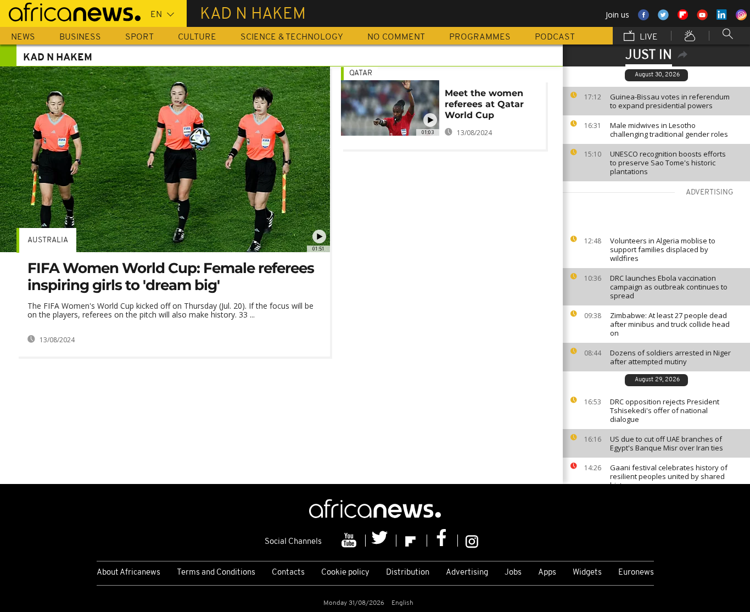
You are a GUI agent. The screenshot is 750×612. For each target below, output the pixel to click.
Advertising (467, 573)
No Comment (396, 37)
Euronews (636, 573)
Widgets (587, 573)
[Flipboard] (411, 541)
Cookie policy (345, 573)
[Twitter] (381, 541)
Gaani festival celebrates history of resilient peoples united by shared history (668, 476)
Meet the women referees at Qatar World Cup (484, 104)
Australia (47, 240)
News (23, 37)
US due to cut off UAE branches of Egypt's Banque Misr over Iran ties (666, 443)
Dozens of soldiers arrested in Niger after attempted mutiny (670, 357)
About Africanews (128, 573)
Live (647, 37)
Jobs (513, 573)
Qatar (360, 73)
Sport (139, 37)
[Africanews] (70, 11)
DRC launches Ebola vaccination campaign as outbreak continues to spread (668, 287)
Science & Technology (291, 37)
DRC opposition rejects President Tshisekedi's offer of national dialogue (664, 410)
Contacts (288, 573)
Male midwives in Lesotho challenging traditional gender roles (669, 129)
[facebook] (442, 541)
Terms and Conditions (216, 573)
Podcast (555, 37)
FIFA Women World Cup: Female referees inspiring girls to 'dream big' (170, 276)
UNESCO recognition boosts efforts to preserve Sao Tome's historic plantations (668, 162)
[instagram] (472, 541)
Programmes (480, 37)
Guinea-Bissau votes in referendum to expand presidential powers (670, 101)
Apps (547, 573)
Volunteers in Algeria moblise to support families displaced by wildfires (662, 249)
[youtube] (350, 541)
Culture (197, 37)
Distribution (407, 573)
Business (80, 37)
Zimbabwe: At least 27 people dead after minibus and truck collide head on (670, 324)
